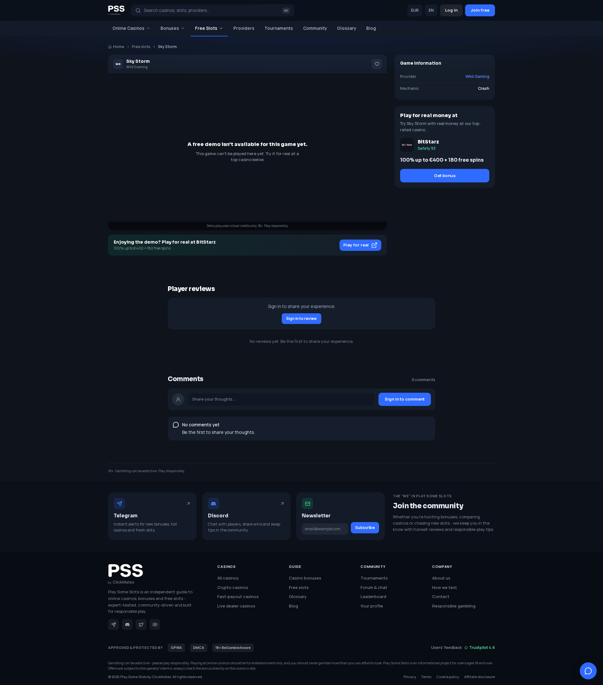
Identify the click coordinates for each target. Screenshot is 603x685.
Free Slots (206, 28)
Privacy (410, 676)
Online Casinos (128, 28)
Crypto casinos (232, 587)
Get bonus (445, 175)
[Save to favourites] (377, 64)
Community (315, 28)
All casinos (228, 578)
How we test (444, 587)
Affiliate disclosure (479, 676)
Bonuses (169, 28)
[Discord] (127, 624)
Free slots (141, 46)
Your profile (372, 606)
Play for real (356, 245)
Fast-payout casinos (238, 596)
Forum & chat (374, 587)
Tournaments (278, 28)
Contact (440, 596)
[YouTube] (154, 624)
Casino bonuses (305, 578)
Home (118, 46)
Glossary (346, 28)
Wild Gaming (477, 76)
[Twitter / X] (141, 624)
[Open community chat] (588, 670)
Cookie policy (447, 676)
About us (441, 578)
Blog (371, 28)
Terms (426, 676)
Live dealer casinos (236, 606)
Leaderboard (373, 596)
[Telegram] (113, 624)
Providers (243, 28)
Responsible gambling (453, 606)
